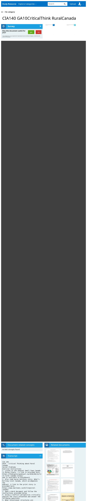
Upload (73, 4)
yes (31, 32)
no (39, 32)
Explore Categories (26, 4)
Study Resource (9, 4)
